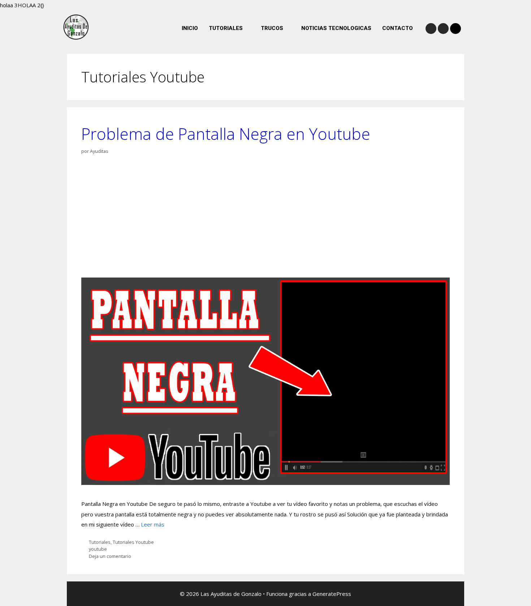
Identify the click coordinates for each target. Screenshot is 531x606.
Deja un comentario (110, 556)
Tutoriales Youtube (133, 542)
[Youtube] (443, 28)
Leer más (152, 524)
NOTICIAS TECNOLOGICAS (336, 28)
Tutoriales (100, 542)
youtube (98, 549)
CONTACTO (397, 28)
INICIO (190, 28)
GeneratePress (331, 593)
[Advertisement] (265, 216)
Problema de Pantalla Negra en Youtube (225, 134)
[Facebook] (431, 28)
